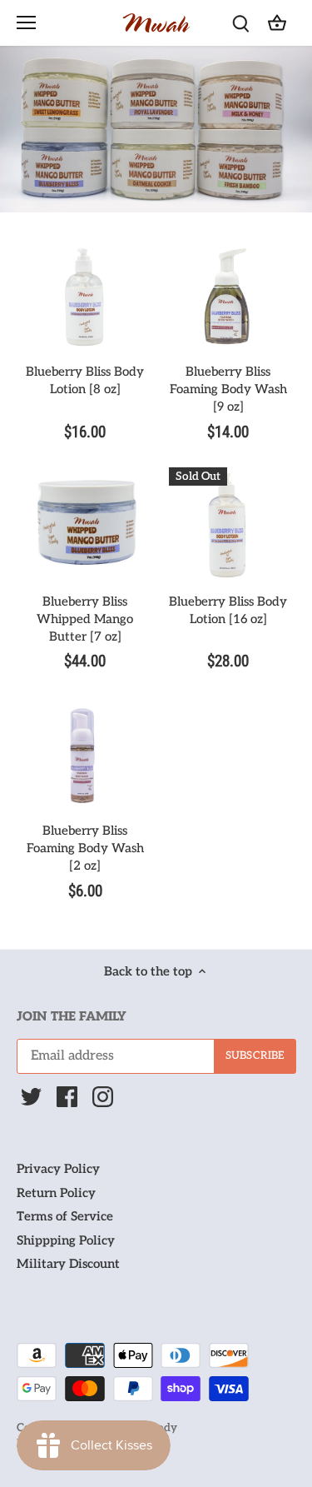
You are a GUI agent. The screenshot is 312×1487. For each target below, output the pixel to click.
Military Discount (68, 1263)
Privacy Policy (58, 1168)
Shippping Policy (66, 1240)
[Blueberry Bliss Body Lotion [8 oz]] (85, 296)
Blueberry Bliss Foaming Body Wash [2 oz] (85, 848)
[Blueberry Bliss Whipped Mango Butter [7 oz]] (85, 526)
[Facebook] (67, 1096)
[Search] (240, 23)
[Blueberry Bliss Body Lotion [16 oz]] (228, 526)
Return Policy (56, 1192)
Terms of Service (65, 1216)
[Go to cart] (277, 23)
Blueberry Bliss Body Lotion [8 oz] (85, 380)
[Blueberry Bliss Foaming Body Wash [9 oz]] (228, 296)
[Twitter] (31, 1096)
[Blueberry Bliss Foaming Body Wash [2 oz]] (85, 755)
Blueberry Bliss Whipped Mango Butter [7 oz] (85, 619)
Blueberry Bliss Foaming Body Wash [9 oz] (228, 389)
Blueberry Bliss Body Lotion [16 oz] (228, 610)
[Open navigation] (26, 22)
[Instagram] (102, 1096)
